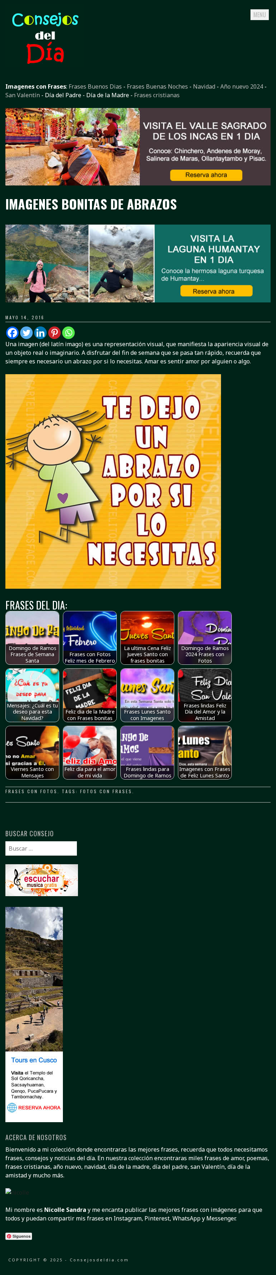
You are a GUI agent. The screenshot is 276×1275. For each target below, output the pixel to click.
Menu (259, 14)
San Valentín (22, 95)
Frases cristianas (157, 95)
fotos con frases (106, 791)
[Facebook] (12, 332)
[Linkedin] (40, 332)
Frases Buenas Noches (157, 86)
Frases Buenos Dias (95, 86)
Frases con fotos (31, 791)
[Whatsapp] (68, 332)
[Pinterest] (54, 332)
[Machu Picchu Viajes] (137, 183)
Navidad (204, 86)
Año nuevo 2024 (241, 86)
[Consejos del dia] (44, 65)
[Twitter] (26, 332)
